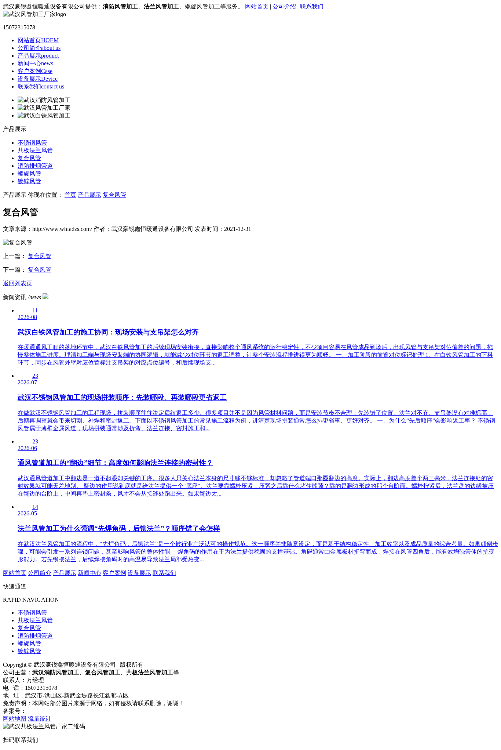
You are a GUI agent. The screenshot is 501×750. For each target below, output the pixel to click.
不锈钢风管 (32, 143)
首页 (70, 195)
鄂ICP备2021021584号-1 (56, 711)
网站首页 (256, 6)
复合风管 (29, 158)
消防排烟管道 (35, 166)
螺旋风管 (29, 173)
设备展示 (38, 79)
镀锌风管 (29, 181)
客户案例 (35, 71)
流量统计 (39, 718)
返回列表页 (17, 283)
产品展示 (38, 55)
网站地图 (14, 718)
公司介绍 (284, 6)
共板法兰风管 (35, 150)
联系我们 (311, 6)
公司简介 (39, 48)
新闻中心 (35, 63)
